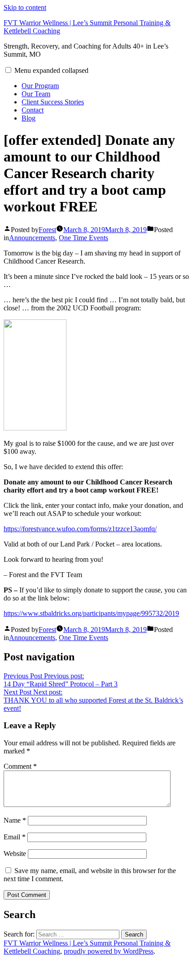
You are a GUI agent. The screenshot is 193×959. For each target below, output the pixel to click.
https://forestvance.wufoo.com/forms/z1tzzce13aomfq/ (80, 529)
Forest (47, 229)
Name (15, 820)
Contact (33, 110)
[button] (8, 70)
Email (15, 837)
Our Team (36, 94)
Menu (51, 70)
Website (15, 853)
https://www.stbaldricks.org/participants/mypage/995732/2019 (91, 613)
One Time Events (83, 238)
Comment (20, 766)
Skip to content (25, 7)
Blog (28, 118)
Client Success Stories (53, 102)
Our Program (40, 86)
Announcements (32, 238)
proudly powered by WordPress (109, 951)
